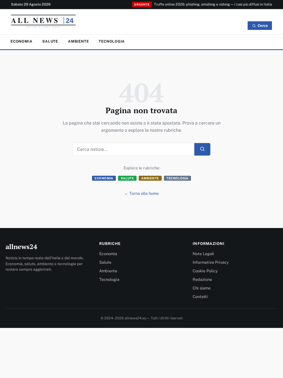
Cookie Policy (205, 270)
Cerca (263, 26)
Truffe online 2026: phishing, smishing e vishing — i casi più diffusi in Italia (213, 4)
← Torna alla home (141, 193)
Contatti (200, 296)
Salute (50, 41)
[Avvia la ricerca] (202, 149)
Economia (21, 41)
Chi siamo (202, 288)
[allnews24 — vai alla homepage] (43, 22)
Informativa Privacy (211, 262)
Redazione (202, 279)
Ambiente (78, 41)
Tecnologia (112, 41)
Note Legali (203, 253)
